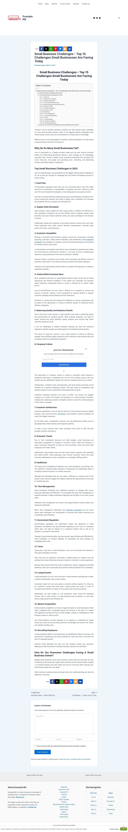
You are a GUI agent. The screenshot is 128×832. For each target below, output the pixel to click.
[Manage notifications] (123, 827)
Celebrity (64, 787)
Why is (93, 813)
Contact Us (86, 4)
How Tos (93, 793)
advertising (62, 414)
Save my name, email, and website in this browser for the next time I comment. (61, 746)
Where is (94, 805)
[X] (46, 49)
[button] (119, 18)
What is (93, 801)
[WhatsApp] (51, 49)
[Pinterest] (55, 49)
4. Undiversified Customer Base (51, 102)
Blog (46, 4)
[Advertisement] (64, 21)
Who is (93, 809)
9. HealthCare (46, 111)
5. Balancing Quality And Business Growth (53, 104)
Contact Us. (32, 807)
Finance (64, 794)
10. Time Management (49, 113)
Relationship (64, 807)
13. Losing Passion (48, 119)
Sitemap (76, 4)
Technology (64, 814)
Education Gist (64, 789)
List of (93, 797)
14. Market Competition (49, 121)
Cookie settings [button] (114, 829)
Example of (64, 792)
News (111, 793)
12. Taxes (45, 117)
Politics (64, 802)
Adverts (54, 4)
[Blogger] (65, 49)
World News (64, 817)
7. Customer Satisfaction (48, 108)
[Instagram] (100, 18)
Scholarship (64, 809)
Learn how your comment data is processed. (75, 759)
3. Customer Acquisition (49, 100)
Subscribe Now (64, 365)
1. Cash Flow (45, 97)
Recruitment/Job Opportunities (64, 804)
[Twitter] (97, 18)
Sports (64, 812)
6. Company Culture (48, 106)
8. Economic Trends (48, 110)
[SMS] (60, 49)
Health (64, 797)
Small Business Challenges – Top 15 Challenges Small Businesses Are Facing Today (64, 91)
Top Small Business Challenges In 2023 (51, 95)
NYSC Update (64, 799)
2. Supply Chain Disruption (49, 99)
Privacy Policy (65, 4)
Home (40, 4)
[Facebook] (94, 18)
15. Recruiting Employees (49, 123)
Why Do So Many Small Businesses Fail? (50, 93)
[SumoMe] (69, 49)
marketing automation (74, 510)
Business (111, 797)
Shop (111, 813)
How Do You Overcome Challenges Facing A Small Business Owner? (59, 125)
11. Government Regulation (50, 115)
